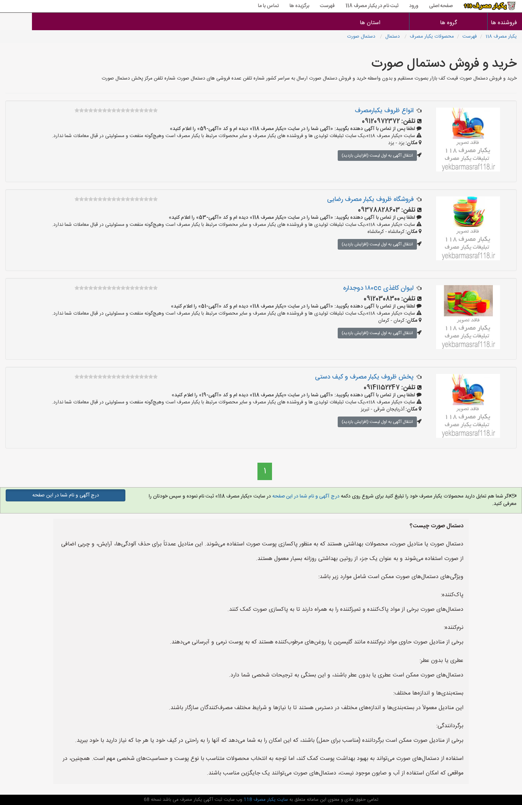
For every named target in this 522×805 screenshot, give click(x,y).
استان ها (370, 23)
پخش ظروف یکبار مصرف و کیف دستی (364, 377)
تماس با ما (268, 6)
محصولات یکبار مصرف (432, 36)
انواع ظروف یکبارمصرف (384, 110)
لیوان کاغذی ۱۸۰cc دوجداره (378, 288)
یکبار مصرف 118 (501, 36)
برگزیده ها (299, 6)
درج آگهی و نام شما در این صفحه (305, 496)
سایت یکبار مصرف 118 (265, 800)
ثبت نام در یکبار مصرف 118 (372, 6)
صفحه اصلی (441, 6)
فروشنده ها (505, 23)
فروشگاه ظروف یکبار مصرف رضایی (370, 199)
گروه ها (448, 23)
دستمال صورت (362, 36)
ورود (413, 6)
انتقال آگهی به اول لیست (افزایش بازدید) (377, 155)
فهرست (327, 6)
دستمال (393, 36)
